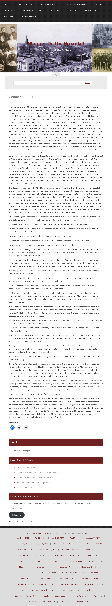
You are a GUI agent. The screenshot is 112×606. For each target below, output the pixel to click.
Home (6, 5)
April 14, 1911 (23, 538)
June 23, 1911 (93, 555)
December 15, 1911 (25, 549)
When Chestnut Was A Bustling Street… (39, 590)
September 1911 (24, 584)
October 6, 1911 (26, 578)
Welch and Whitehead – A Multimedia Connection (38, 472)
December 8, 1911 (93, 549)
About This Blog (24, 5)
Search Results (45, 578)
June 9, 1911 (41, 561)
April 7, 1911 (75, 538)
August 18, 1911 (22, 544)
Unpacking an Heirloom (27, 467)
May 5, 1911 (24, 567)
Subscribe (8, 16)
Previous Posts (91, 10)
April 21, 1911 (40, 538)
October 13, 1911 (49, 573)
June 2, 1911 (75, 555)
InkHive (83, 533)
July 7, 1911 (41, 555)
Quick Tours (9, 10)
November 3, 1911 (28, 573)
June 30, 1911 (24, 561)
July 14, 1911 (24, 555)
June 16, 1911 (58, 555)
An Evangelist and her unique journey (33, 482)
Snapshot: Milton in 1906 (76, 5)
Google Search (29, 16)
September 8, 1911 (92, 584)
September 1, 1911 (66, 578)
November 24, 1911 (89, 567)
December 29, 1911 (70, 549)
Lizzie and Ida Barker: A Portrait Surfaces (35, 477)
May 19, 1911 (76, 561)
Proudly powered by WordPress (39, 533)
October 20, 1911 (69, 573)
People (99, 5)
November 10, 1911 (44, 567)
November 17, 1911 (67, 567)
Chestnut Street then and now (67, 544)
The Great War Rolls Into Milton (30, 488)
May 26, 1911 (93, 561)
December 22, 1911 (48, 549)
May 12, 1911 (58, 561)
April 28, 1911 (58, 538)
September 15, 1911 (89, 578)
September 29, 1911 (69, 584)
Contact (72, 10)
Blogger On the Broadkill (56, 43)
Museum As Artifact (32, 10)
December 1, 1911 (94, 544)
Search (88, 83)
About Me (55, 10)
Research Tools (48, 5)
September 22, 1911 (46, 584)
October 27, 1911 (90, 573)
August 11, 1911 (93, 538)
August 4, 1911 (41, 544)
